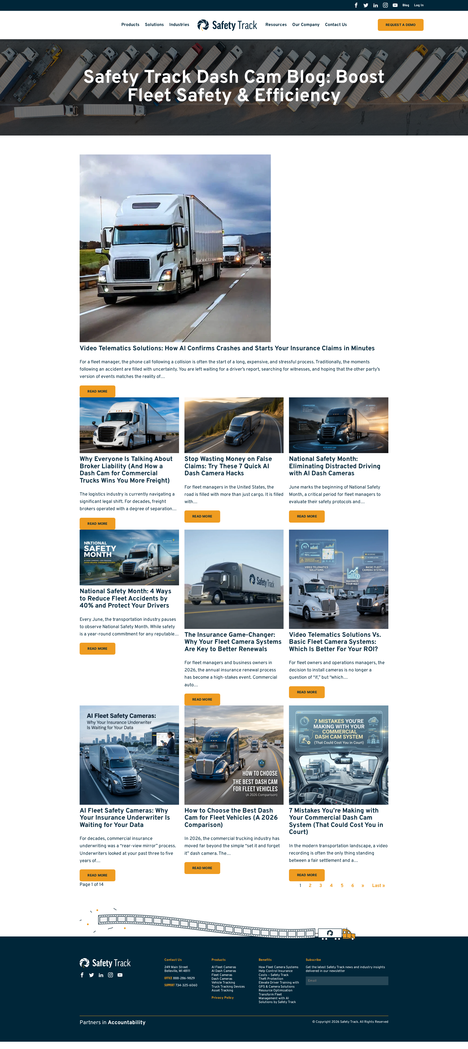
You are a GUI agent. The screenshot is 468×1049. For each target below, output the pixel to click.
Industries (179, 25)
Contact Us (336, 25)
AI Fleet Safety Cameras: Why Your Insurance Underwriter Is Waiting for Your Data (125, 818)
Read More (97, 391)
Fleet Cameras (222, 975)
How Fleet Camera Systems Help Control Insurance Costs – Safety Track (278, 971)
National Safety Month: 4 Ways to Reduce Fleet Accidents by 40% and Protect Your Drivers (125, 599)
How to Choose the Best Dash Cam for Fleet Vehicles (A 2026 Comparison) (231, 818)
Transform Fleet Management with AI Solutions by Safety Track (277, 998)
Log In (419, 5)
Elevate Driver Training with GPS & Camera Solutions (279, 985)
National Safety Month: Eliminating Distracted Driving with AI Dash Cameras (335, 466)
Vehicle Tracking (223, 983)
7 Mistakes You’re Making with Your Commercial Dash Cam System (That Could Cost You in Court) (336, 821)
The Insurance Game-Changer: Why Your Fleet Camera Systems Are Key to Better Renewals (233, 642)
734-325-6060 (186, 985)
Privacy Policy (223, 998)
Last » (378, 886)
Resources (276, 25)
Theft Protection (271, 979)
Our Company (306, 25)
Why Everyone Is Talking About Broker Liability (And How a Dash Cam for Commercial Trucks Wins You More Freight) (126, 470)
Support (169, 985)
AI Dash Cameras (224, 971)
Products (130, 25)
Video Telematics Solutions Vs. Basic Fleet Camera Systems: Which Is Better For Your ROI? (335, 642)
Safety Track (227, 25)
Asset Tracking (222, 990)
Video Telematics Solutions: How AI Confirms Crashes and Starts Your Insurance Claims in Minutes (227, 349)
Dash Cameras (222, 979)
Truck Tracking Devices (228, 987)
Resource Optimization (275, 990)
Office (168, 978)
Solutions (154, 25)
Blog (405, 5)
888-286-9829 (184, 978)
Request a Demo (400, 25)
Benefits (265, 960)
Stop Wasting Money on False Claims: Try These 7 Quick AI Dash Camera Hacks (228, 466)
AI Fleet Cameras (224, 967)
